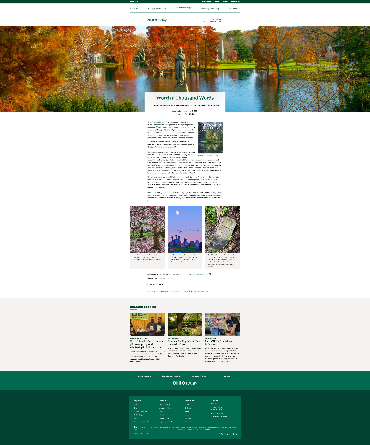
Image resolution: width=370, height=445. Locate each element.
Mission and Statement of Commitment (209, 427)
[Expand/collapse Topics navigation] (137, 8)
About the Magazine (144, 376)
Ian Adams (152, 127)
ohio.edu (134, 2)
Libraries (162, 415)
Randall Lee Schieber (171, 127)
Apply (136, 404)
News (161, 411)
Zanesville (188, 422)
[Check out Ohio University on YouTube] (227, 434)
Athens (187, 404)
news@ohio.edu (218, 413)
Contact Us (226, 376)
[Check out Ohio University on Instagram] (222, 434)
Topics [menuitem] (132, 9)
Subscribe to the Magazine (171, 376)
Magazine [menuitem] (233, 9)
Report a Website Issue (167, 422)
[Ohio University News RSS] (236, 434)
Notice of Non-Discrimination (228, 427)
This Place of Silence (157, 122)
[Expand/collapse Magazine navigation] (238, 8)
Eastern (187, 411)
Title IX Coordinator (205, 429)
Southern (188, 418)
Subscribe (206, 2)
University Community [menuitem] (210, 9)
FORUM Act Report (192, 427)
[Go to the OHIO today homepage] (183, 9)
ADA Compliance (153, 427)
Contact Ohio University (219, 417)
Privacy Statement (181, 429)
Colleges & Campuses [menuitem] (157, 9)
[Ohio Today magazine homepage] (157, 21)
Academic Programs (140, 411)
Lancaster (188, 415)
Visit (135, 418)
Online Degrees (139, 415)
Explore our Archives (199, 376)
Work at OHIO (164, 418)
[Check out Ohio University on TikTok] (233, 434)
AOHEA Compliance (165, 427)
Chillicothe (188, 408)
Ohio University (142, 434)
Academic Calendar (166, 408)
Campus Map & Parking (141, 422)
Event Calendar (164, 404)
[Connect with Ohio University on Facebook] (219, 434)
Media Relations (221, 2)
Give (135, 408)
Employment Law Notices (178, 427)
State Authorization (193, 429)
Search (234, 2)
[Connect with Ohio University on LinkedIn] (225, 434)
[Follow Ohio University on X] (230, 434)
